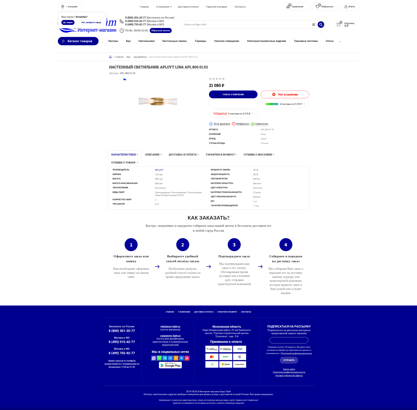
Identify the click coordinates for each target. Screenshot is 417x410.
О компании (162, 6)
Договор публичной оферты (289, 375)
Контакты (240, 6)
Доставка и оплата (188, 6)
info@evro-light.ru (170, 326)
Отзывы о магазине (258, 154)
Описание (152, 154)
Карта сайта (289, 369)
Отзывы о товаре (123, 162)
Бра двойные (140, 57)
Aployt (159, 170)
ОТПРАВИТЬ (289, 360)
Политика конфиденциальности (289, 372)
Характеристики (123, 154)
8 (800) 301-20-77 (135, 17)
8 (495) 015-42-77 (135, 21)
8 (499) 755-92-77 (135, 24)
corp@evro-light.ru (170, 335)
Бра (128, 57)
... (340, 40)
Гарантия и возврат (216, 6)
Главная (144, 6)
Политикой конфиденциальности (296, 353)
